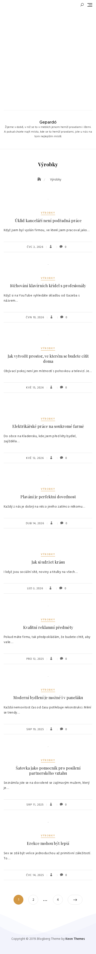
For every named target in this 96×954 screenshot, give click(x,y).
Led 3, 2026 (35, 588)
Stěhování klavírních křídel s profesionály (48, 285)
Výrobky (48, 213)
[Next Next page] (75, 900)
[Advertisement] (48, 57)
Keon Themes (75, 939)
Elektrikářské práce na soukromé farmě (48, 426)
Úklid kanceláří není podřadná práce (48, 220)
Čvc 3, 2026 (35, 247)
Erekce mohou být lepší (48, 843)
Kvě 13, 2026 (35, 458)
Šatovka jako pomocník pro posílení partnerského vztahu (48, 770)
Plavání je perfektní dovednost (48, 496)
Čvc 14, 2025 (35, 875)
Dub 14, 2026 (35, 523)
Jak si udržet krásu (48, 562)
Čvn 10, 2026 (35, 317)
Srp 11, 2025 (35, 805)
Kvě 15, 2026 (35, 388)
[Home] (40, 179)
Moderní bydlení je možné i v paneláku (48, 697)
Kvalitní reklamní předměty (48, 627)
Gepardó (48, 122)
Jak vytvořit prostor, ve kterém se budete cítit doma (48, 358)
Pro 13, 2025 (35, 659)
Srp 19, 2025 (35, 729)
